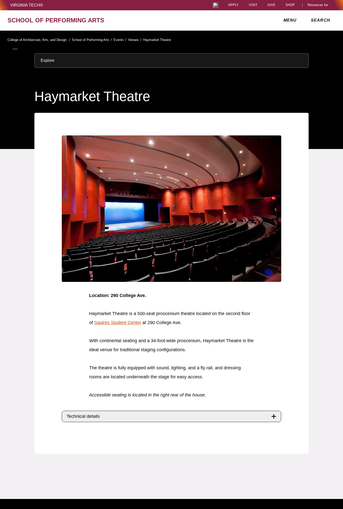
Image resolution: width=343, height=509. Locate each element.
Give (271, 5)
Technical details (83, 416)
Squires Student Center (117, 322)
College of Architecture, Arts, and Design (39, 40)
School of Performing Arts (92, 40)
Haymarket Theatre (157, 40)
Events (119, 40)
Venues (134, 40)
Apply (233, 5)
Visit (253, 5)
